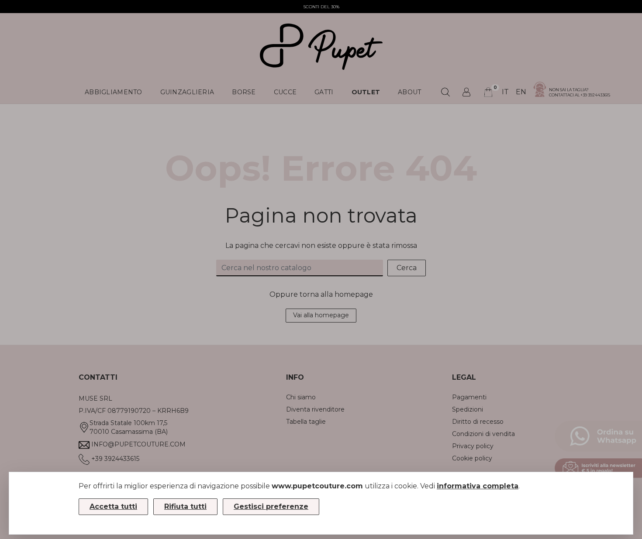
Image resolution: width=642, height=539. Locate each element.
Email (308, 145)
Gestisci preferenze (271, 506)
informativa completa (477, 486)
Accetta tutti (113, 506)
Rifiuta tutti (185, 506)
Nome (310, 193)
